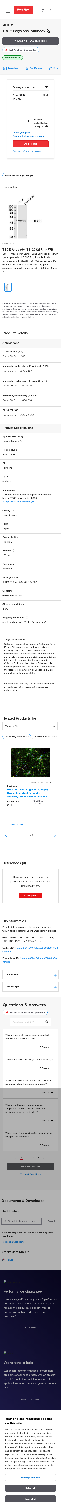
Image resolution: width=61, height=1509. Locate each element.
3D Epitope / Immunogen (16, 501)
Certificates (36, 68)
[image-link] (24, 215)
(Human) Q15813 (24, 947)
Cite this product (30, 895)
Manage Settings (30, 1477)
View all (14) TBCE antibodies (30, 40)
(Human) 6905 (27, 958)
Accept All (30, 1498)
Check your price (22, 132)
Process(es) (13, 986)
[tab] (30, 974)
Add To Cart (30, 143)
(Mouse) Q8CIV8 (43, 947)
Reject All (30, 1488)
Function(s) (13, 974)
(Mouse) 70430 (44, 958)
